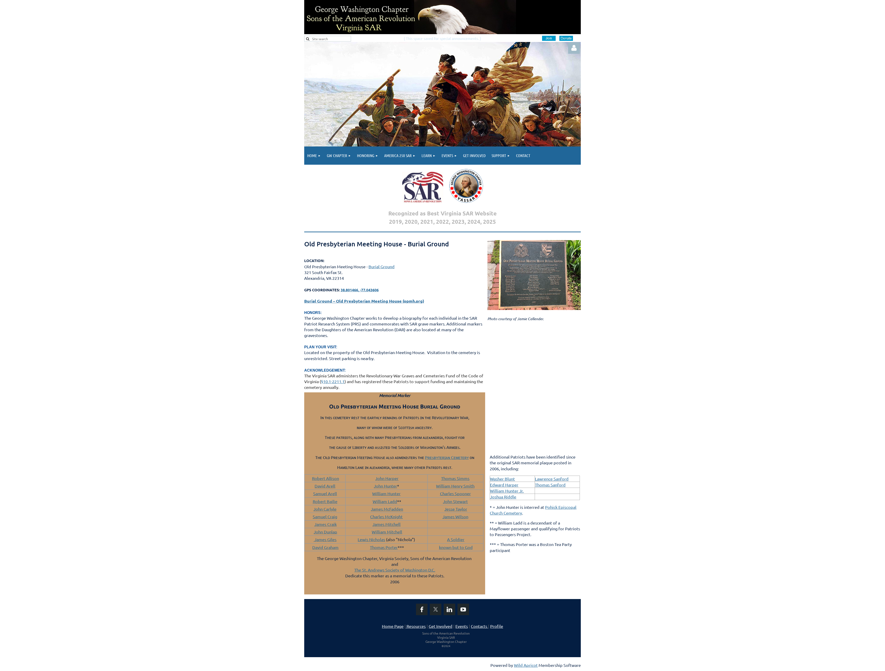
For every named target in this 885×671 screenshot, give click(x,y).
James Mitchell (386, 524)
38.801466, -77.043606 (360, 289)
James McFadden (387, 509)
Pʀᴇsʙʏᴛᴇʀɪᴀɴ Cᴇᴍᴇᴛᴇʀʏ (447, 457)
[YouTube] (463, 609)
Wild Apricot (526, 665)
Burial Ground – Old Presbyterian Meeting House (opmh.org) (364, 301)
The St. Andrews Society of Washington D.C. (394, 569)
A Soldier (455, 539)
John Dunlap (325, 531)
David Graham (325, 547)
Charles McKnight (386, 516)
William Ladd (385, 501)
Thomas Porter (384, 547)
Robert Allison (325, 478)
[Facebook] (422, 609)
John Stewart (455, 501)
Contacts (480, 626)
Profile (496, 626)
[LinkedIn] (449, 609)
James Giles (324, 539)
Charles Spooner (455, 493)
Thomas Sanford (550, 484)
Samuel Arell (325, 493)
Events (461, 626)
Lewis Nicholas (371, 539)
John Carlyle (324, 509)
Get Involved (440, 626)
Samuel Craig (325, 516)
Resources (416, 626)
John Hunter (385, 485)
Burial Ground (382, 266)
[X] (435, 609)
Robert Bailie (325, 501)
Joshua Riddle (503, 496)
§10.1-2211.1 (333, 381)
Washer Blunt (502, 478)
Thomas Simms (455, 478)
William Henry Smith (455, 485)
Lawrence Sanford (552, 478)
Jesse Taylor (455, 509)
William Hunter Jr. (507, 490)
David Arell (325, 485)
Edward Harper (504, 484)
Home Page (393, 626)
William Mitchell (387, 531)
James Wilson (455, 516)
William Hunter (386, 493)
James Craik (325, 524)
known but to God (456, 547)
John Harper (386, 478)
